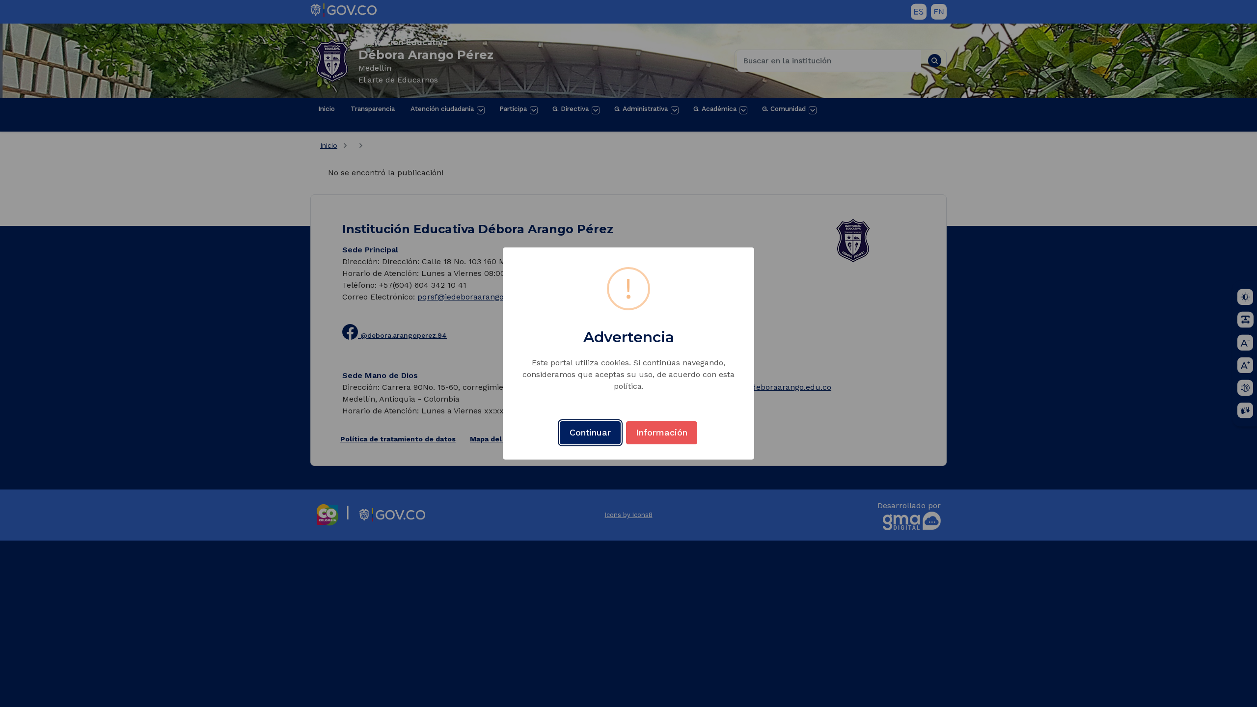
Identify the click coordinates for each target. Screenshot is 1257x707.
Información (661, 432)
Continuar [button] (590, 432)
